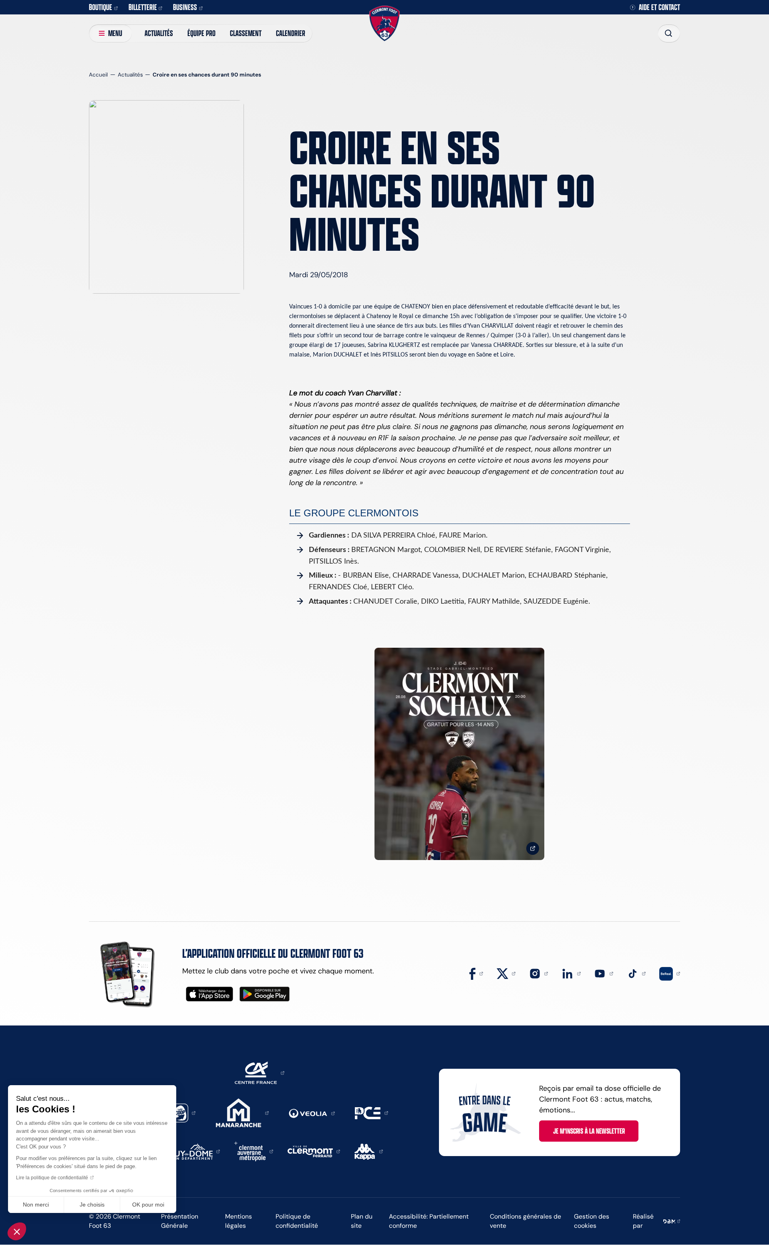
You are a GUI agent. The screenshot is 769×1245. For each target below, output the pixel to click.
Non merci (36, 1204)
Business (185, 7)
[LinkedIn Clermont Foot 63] (571, 973)
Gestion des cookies (591, 1221)
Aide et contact (659, 7)
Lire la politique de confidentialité (52, 1178)
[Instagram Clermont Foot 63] (538, 973)
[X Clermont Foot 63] (506, 973)
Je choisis (92, 1204)
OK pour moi (148, 1204)
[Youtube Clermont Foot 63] (603, 973)
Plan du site (361, 1221)
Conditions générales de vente (525, 1221)
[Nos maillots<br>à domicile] (459, 754)
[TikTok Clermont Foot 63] (636, 973)
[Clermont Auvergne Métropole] (253, 1150)
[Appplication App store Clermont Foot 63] (209, 994)
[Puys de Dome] (195, 1150)
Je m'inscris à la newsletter (589, 1131)
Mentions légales (238, 1221)
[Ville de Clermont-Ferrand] (314, 1150)
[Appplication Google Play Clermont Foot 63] (265, 994)
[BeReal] (669, 973)
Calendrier (290, 33)
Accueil (98, 74)
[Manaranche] (242, 1112)
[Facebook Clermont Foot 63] (476, 973)
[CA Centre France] (259, 1072)
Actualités (159, 33)
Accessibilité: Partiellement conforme (429, 1221)
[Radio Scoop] (182, 1112)
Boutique (100, 7)
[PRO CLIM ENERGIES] (371, 1112)
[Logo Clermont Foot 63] (384, 23)
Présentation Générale (179, 1221)
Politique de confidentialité (297, 1221)
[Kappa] (368, 1150)
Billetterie (143, 7)
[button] (16, 1231)
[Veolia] (312, 1112)
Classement (246, 33)
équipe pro (201, 33)
